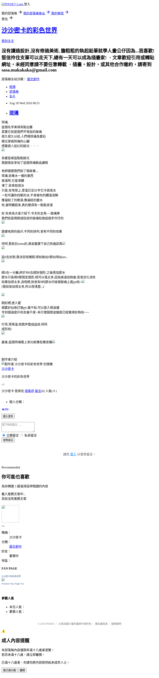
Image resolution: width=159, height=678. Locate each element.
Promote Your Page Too (13, 584)
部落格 (14, 91)
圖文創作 (33, 79)
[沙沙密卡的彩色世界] (3, 580)
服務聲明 (116, 623)
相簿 (12, 87)
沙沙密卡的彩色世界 (29, 30)
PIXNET (50, 623)
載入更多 (8, 416)
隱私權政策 (101, 623)
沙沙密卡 (8, 368)
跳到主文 (8, 41)
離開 (22, 670)
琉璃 (14, 112)
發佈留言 (8, 440)
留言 (38, 391)
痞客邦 (29, 391)
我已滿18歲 (9, 670)
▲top (5, 408)
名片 (12, 96)
